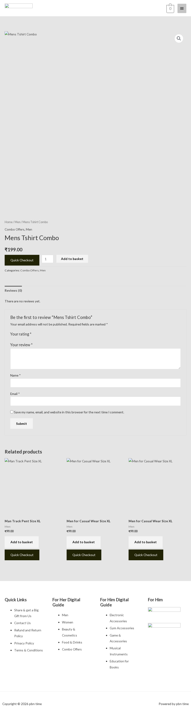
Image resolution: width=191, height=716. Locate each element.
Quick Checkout (22, 260)
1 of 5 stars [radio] (35, 334)
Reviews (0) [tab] (13, 290)
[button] (179, 38)
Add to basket (72, 259)
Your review (21, 344)
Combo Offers (14, 229)
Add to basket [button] (21, 542)
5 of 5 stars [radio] (53, 334)
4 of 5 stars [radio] (49, 334)
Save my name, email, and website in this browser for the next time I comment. (69, 412)
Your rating (20, 334)
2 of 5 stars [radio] (39, 334)
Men (17, 222)
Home (9, 222)
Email (15, 394)
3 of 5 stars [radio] (44, 334)
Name (15, 375)
